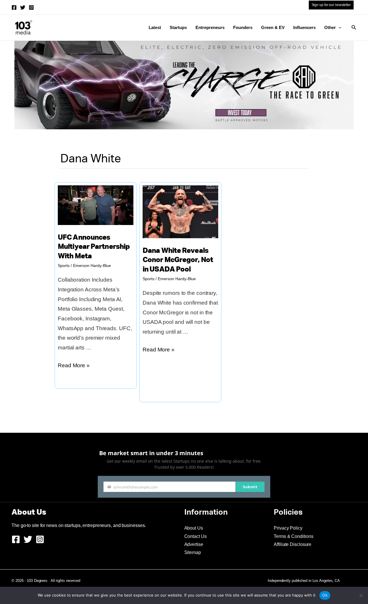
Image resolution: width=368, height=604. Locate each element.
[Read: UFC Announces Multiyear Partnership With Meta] (95, 205)
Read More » (74, 366)
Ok (324, 595)
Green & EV (273, 27)
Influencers (304, 27)
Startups (178, 27)
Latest (155, 27)
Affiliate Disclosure (292, 544)
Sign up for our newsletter (331, 5)
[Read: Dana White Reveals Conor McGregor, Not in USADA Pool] (180, 211)
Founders (242, 27)
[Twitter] (22, 7)
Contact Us (195, 536)
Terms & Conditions (293, 536)
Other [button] (330, 27)
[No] (361, 595)
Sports (64, 265)
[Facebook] (14, 7)
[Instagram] (31, 7)
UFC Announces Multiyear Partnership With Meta (94, 247)
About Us (193, 528)
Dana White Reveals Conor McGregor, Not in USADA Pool (178, 260)
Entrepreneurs (210, 27)
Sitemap (192, 552)
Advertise (193, 544)
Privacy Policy (288, 528)
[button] (338, 28)
